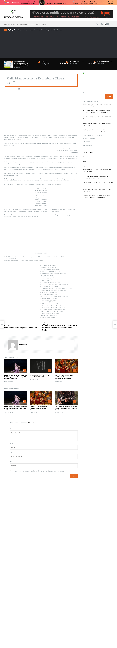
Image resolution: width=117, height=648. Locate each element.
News (32, 24)
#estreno (62, 30)
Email (11, 453)
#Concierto (37, 30)
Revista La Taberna (9, 24)
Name (11, 443)
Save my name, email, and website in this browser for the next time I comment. (38, 471)
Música (38, 24)
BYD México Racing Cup (104, 61)
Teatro (44, 24)
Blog (84, 147)
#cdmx (31, 30)
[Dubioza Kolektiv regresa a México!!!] (2, 324)
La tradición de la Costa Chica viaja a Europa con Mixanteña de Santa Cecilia (78, 2)
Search (85, 93)
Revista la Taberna (13, 17)
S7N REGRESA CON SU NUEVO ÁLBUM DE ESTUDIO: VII (40, 376)
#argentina (49, 30)
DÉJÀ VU (45, 61)
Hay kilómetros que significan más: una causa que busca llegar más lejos (21, 63)
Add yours (31, 422)
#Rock (43, 30)
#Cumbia (56, 30)
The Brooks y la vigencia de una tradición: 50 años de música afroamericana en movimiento (64, 376)
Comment (13, 429)
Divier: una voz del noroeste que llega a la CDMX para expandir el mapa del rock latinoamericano (15, 376)
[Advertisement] (58, 44)
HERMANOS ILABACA (77, 61)
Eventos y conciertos (23, 24)
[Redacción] (13, 345)
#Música (19, 30)
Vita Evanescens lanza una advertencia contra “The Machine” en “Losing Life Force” (43, 2)
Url (11, 462)
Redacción (10, 83)
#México (25, 30)
